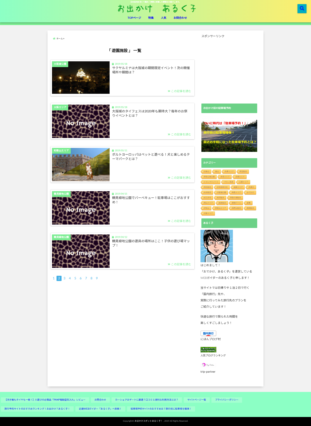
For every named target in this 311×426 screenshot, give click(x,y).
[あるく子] (216, 246)
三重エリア (243, 182)
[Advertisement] (229, 68)
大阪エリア (208, 213)
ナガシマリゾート (211, 182)
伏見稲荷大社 (222, 187)
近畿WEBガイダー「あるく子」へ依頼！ (100, 409)
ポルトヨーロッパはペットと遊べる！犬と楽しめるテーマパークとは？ (151, 157)
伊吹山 (206, 208)
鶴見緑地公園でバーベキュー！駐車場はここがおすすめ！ (151, 200)
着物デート (236, 203)
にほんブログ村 (210, 339)
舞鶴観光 (250, 208)
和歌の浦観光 (235, 198)
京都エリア (240, 177)
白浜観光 (207, 192)
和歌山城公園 (209, 177)
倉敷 (249, 203)
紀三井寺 (207, 198)
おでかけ (250, 192)
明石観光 (207, 187)
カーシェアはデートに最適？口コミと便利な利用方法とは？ (146, 400)
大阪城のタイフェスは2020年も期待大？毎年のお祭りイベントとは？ (149, 113)
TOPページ (134, 18)
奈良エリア (225, 177)
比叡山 (206, 171)
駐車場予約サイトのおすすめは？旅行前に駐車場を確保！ (161, 409)
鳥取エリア (236, 192)
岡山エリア (208, 203)
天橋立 (251, 187)
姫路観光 (222, 203)
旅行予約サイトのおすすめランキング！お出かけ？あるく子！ (37, 409)
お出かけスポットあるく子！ (149, 421)
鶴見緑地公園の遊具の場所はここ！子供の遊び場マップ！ (151, 243)
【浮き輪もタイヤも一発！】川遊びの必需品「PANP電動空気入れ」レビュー (44, 400)
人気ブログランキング (213, 355)
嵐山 (217, 171)
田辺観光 (243, 171)
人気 (163, 18)
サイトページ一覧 (196, 400)
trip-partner (207, 371)
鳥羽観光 (220, 198)
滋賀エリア (238, 187)
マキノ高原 (228, 182)
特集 (151, 18)
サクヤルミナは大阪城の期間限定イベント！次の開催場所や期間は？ (151, 70)
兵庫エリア (229, 171)
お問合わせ (180, 18)
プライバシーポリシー (226, 400)
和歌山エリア (220, 208)
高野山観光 (236, 208)
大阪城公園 (221, 192)
